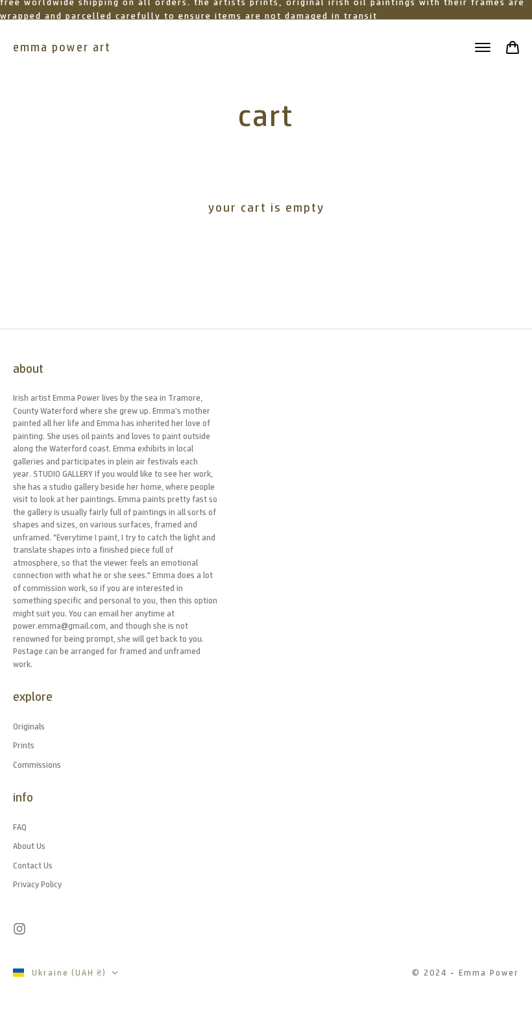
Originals (29, 726)
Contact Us (33, 865)
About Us (29, 846)
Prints (23, 745)
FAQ (20, 827)
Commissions (37, 765)
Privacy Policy (37, 884)
